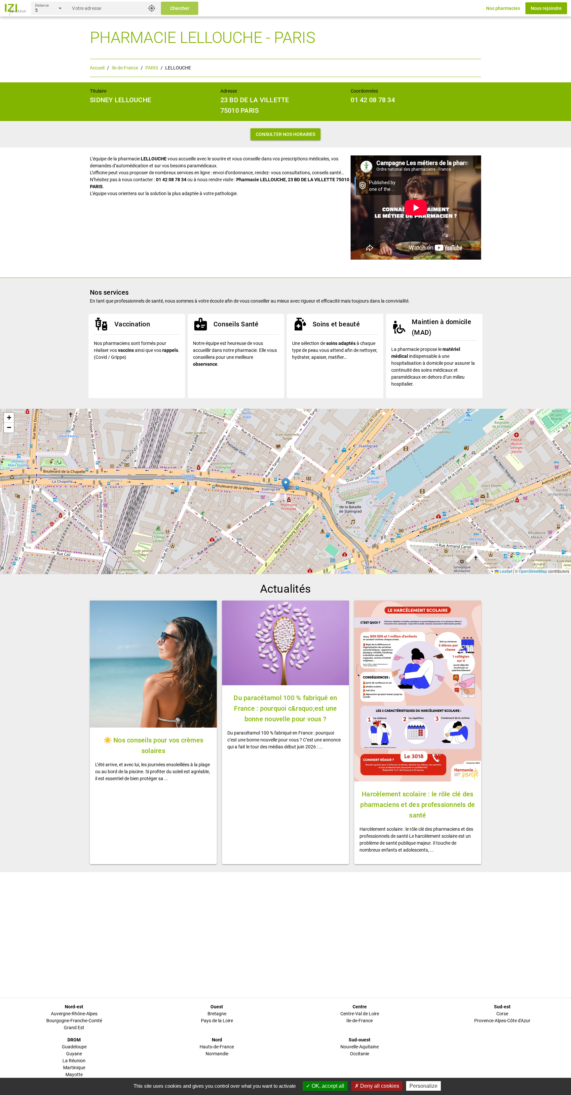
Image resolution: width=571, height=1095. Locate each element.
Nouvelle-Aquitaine (359, 1046)
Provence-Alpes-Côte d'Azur (502, 1020)
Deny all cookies (379, 1086)
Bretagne (217, 1013)
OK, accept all (327, 1086)
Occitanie (359, 1053)
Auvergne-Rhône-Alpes (74, 1013)
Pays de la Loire (217, 1020)
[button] (286, 484)
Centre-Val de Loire (359, 1013)
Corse (502, 1013)
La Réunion (74, 1060)
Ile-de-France (125, 67)
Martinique (74, 1067)
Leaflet (505, 571)
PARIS (151, 67)
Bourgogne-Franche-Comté (74, 1020)
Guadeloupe (74, 1046)
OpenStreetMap (533, 571)
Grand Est (74, 1027)
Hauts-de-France (217, 1046)
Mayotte (74, 1074)
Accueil (97, 67)
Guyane (74, 1053)
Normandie (217, 1053)
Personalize (423, 1086)
